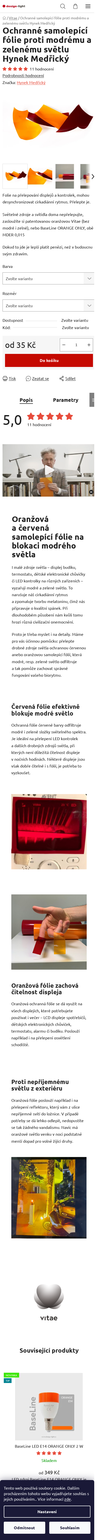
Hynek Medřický (31, 82)
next (93, 1403)
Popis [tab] (26, 400)
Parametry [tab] (65, 400)
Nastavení (47, 1511)
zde (67, 1498)
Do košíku (49, 360)
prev (5, 1403)
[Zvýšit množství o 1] (89, 345)
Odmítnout (24, 1527)
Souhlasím (70, 1527)
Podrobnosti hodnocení (23, 75)
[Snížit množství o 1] (64, 345)
